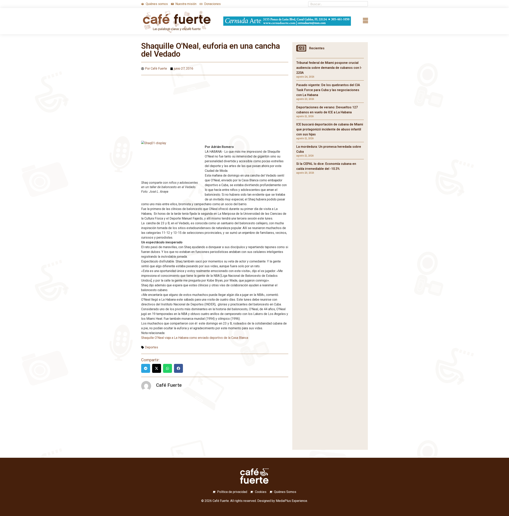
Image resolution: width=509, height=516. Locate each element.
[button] (145, 368)
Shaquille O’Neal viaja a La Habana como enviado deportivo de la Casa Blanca (194, 338)
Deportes (151, 347)
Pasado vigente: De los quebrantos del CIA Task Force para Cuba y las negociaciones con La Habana (328, 90)
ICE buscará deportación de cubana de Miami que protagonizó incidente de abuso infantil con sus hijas (329, 129)
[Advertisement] (214, 107)
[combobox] (338, 4)
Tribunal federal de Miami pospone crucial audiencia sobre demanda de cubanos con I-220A (329, 68)
